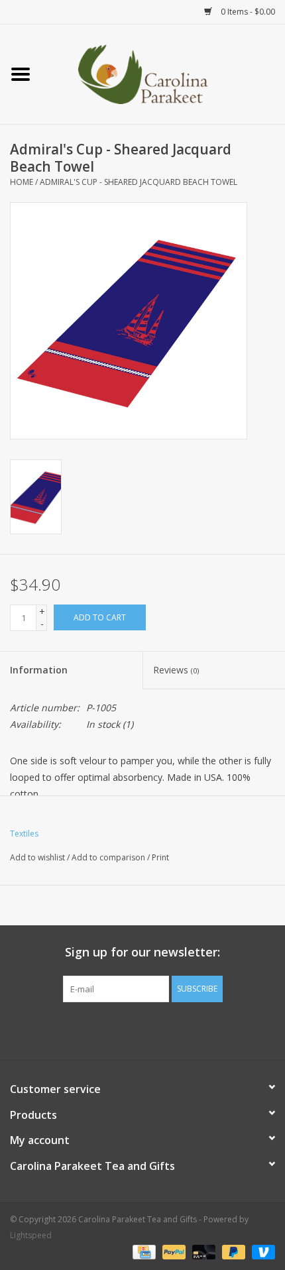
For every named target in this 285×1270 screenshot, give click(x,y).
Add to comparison (109, 857)
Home (21, 182)
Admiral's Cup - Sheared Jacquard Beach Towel (138, 182)
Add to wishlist (37, 857)
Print (160, 857)
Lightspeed (31, 1235)
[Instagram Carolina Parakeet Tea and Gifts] (154, 1029)
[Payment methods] (142, 1251)
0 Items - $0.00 (247, 11)
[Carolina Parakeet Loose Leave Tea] (163, 73)
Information (39, 670)
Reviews (176, 670)
